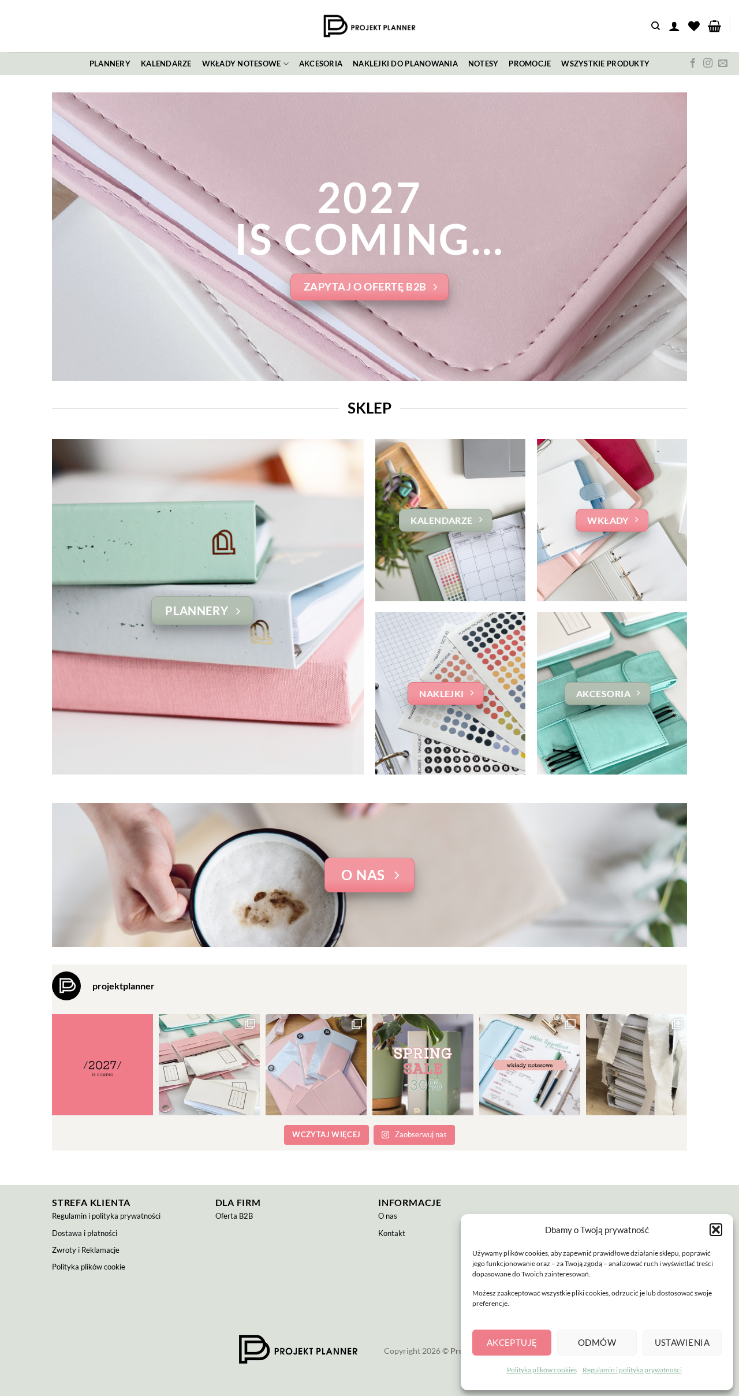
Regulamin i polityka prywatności (632, 1369)
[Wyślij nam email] (722, 63)
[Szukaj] (655, 26)
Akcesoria (320, 63)
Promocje (530, 63)
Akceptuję (512, 1342)
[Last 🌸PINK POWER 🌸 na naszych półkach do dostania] (316, 1064)
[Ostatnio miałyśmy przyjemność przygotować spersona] (636, 1064)
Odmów (597, 1342)
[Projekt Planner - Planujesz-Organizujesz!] (369, 26)
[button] (716, 1229)
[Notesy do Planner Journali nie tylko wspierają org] (209, 1064)
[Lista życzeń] (694, 26)
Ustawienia (682, 1342)
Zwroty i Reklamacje (86, 1249)
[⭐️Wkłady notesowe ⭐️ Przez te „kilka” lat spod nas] (529, 1064)
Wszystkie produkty (605, 63)
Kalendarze (166, 63)
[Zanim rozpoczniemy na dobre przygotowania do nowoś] (422, 1064)
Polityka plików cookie (88, 1266)
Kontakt (391, 1233)
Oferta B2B (234, 1215)
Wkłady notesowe (241, 63)
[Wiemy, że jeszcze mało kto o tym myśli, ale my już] (102, 1064)
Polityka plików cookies (542, 1369)
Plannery (109, 63)
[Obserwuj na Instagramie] (707, 63)
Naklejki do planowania (405, 63)
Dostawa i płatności (84, 1233)
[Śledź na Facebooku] (692, 63)
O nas (387, 1215)
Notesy (483, 63)
